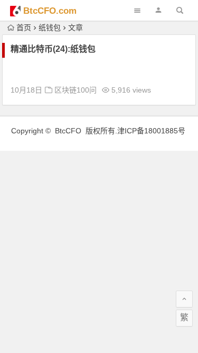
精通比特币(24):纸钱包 (53, 48)
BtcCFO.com (50, 11)
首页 (23, 27)
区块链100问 (75, 90)
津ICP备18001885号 (152, 130)
